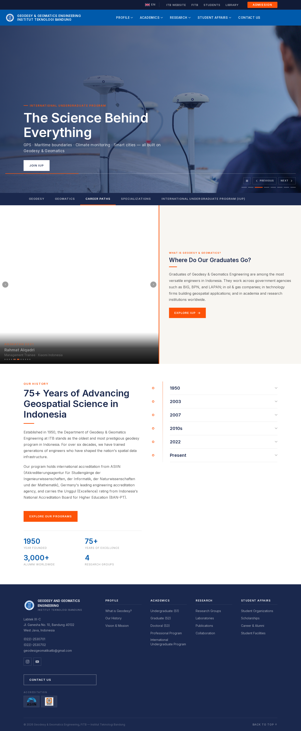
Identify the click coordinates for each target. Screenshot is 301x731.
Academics (150, 17)
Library (232, 5)
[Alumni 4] (11, 359)
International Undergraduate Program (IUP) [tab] (203, 198)
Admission (262, 4)
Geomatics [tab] (65, 198)
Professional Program (166, 633)
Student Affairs (213, 17)
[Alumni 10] (27, 359)
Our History (113, 618)
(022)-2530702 (35, 645)
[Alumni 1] (5, 359)
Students (212, 5)
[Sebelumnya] (5, 284)
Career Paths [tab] (97, 198)
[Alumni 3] (9, 359)
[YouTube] (37, 662)
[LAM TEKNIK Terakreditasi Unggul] (49, 701)
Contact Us (249, 17)
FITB (194, 5)
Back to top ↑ (265, 724)
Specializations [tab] (136, 198)
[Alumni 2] (7, 359)
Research (178, 17)
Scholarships (250, 618)
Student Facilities (253, 633)
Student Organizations (257, 611)
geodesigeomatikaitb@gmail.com (48, 650)
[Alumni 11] (29, 359)
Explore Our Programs (50, 516)
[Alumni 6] (17, 359)
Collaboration (205, 633)
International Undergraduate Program (168, 642)
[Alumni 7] (21, 359)
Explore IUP (185, 313)
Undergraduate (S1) (164, 611)
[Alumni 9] (25, 359)
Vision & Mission (117, 625)
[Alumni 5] (13, 359)
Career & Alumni (252, 625)
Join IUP (36, 165)
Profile (123, 17)
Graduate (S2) (160, 618)
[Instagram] (28, 662)
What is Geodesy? (118, 611)
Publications (204, 625)
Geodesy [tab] (36, 198)
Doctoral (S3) (160, 625)
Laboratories (205, 618)
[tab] (244, 187)
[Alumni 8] (23, 359)
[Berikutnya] (153, 284)
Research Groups (208, 611)
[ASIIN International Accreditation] (31, 701)
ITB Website (176, 5)
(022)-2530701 (34, 639)
